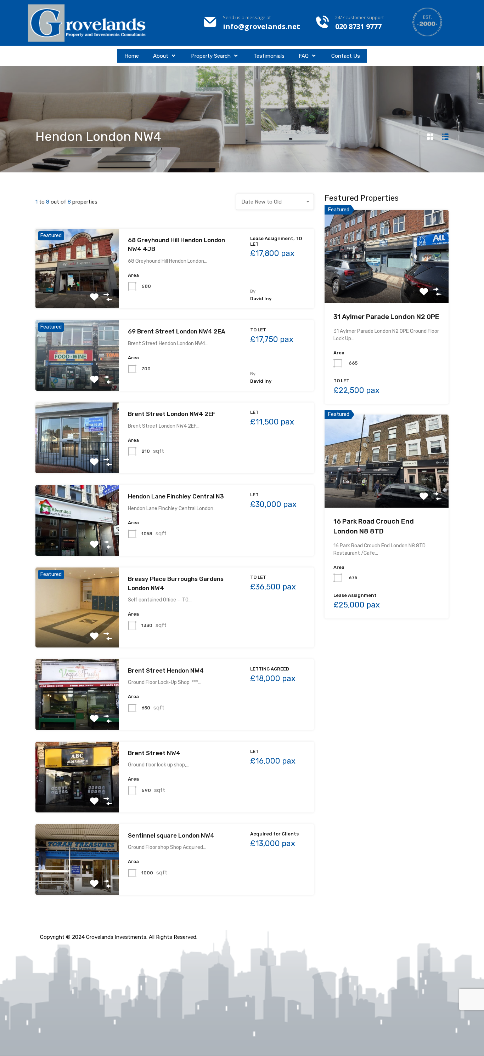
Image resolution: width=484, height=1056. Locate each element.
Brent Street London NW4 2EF (171, 413)
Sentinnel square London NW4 (171, 835)
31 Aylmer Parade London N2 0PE (386, 317)
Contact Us (345, 56)
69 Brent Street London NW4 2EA (176, 331)
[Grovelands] (87, 23)
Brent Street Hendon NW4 (166, 670)
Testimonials (269, 56)
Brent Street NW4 (154, 753)
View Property (77, 293)
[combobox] (275, 202)
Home (131, 56)
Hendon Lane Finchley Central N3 (176, 496)
